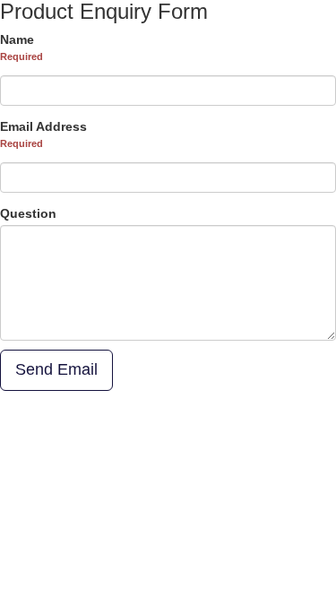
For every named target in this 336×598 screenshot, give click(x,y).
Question (28, 213)
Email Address (43, 126)
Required (21, 56)
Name (17, 39)
